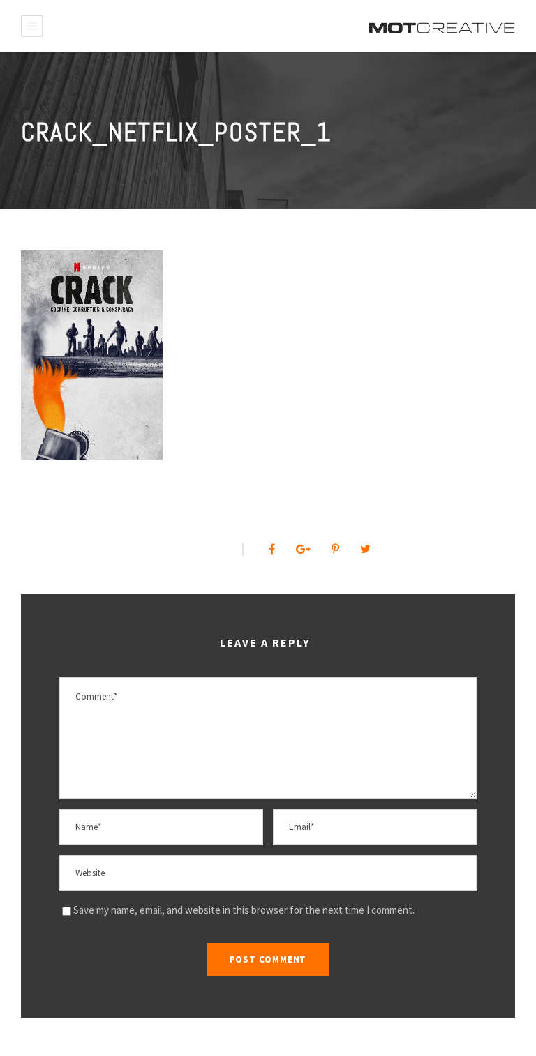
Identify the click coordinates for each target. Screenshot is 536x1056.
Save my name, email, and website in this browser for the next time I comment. (244, 910)
